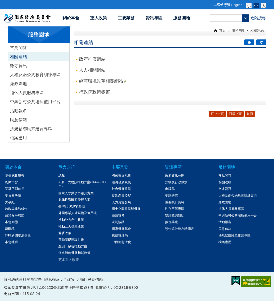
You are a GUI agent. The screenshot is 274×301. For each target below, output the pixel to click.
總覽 (61, 175)
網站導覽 (223, 5)
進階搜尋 (258, 18)
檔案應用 (18, 137)
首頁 (222, 30)
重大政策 (66, 167)
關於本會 (13, 167)
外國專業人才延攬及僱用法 (77, 213)
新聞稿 (10, 229)
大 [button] (264, 5)
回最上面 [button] (235, 114)
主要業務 (120, 167)
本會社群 (11, 242)
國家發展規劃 (121, 175)
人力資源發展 (121, 202)
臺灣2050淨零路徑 (71, 206)
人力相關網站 (92, 69)
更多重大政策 (68, 260)
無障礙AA (256, 281)
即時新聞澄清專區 (18, 235)
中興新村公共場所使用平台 (35, 101)
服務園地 (238, 30)
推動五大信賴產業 (71, 226)
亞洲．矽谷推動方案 (72, 246)
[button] (245, 18)
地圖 (81, 279)
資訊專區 (173, 167)
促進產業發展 (121, 195)
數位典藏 (171, 222)
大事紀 (10, 202)
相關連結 (18, 56)
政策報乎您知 (14, 215)
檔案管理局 (120, 235)
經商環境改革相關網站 (101, 81)
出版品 (170, 188)
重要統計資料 (174, 202)
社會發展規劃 (121, 188)
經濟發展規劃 (121, 182)
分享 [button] (261, 42)
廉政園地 (18, 83)
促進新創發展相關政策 (74, 253)
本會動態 (11, 222)
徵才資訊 (18, 65)
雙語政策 (64, 233)
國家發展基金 (121, 229)
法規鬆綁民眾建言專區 (31, 128)
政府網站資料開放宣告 (23, 279)
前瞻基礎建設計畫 (71, 239)
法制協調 (118, 222)
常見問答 (18, 47)
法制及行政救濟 (176, 182)
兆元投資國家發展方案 (74, 199)
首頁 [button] (250, 114)
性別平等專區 (174, 208)
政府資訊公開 (174, 175)
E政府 (235, 280)
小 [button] (249, 5)
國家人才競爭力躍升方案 (76, 193)
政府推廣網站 (92, 59)
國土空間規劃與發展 (126, 208)
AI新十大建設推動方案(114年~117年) (82, 184)
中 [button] (256, 5)
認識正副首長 (14, 188)
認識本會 (11, 182)
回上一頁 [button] (217, 114)
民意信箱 (18, 119)
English (236, 5)
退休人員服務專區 (27, 92)
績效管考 (118, 215)
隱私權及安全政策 (59, 279)
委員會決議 (13, 195)
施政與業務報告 (16, 208)
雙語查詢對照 (174, 215)
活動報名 (18, 110)
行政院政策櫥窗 (94, 92)
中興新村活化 (121, 242)
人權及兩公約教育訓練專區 (35, 74)
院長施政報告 (14, 175)
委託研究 (171, 195)
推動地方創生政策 (71, 219)
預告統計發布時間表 (179, 229)
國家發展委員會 (27, 18)
